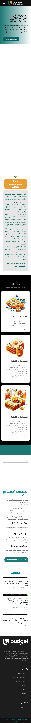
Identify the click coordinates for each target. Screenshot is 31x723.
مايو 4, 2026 (24, 625)
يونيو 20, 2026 (23, 588)
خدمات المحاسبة (21, 673)
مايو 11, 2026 (23, 607)
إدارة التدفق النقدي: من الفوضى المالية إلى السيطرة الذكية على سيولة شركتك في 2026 (15, 620)
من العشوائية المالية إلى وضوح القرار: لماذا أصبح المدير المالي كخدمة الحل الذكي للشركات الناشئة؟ (17, 601)
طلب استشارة (22, 685)
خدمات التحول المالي (20, 681)
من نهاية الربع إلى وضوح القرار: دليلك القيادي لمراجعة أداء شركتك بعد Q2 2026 (15, 583)
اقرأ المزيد (26, 329)
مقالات (13, 588)
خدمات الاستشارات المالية (19, 677)
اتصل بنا (24, 693)
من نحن (24, 689)
